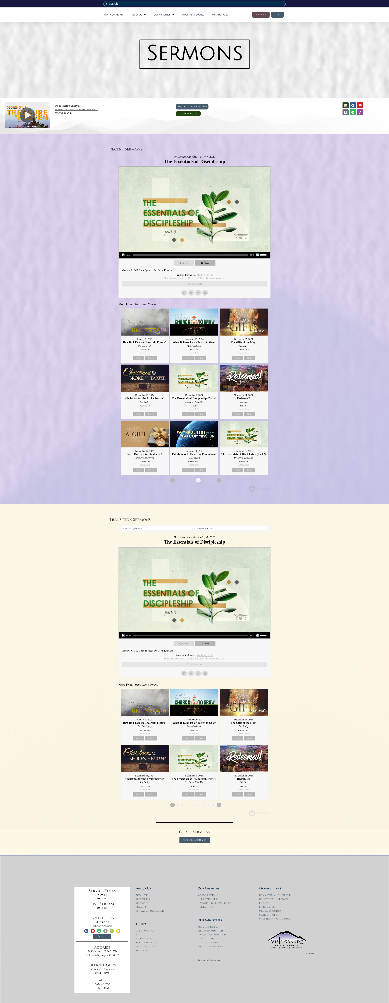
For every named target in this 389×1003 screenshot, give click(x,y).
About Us (136, 14)
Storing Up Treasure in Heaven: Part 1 (76, 109)
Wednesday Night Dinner (274, 918)
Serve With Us (206, 938)
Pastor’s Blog (144, 938)
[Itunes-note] (360, 112)
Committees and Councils (275, 895)
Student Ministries (209, 942)
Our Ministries (162, 14)
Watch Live (143, 950)
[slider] (190, 255)
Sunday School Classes (150, 911)
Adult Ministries (208, 926)
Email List (142, 934)
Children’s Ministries (210, 930)
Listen (207, 262)
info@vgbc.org (102, 926)
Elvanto (264, 903)
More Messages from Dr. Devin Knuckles (184, 278)
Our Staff (142, 903)
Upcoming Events (147, 946)
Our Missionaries (208, 899)
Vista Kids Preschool (210, 946)
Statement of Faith (270, 914)
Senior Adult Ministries (212, 934)
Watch (185, 262)
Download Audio (216, 278)
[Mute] (257, 254)
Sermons (141, 907)
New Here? (116, 14)
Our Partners (206, 907)
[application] (194, 255)
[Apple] (105, 931)
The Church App (145, 930)
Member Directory (270, 911)
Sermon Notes (196, 283)
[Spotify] (353, 112)
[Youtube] (360, 105)
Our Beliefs (143, 899)
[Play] (123, 254)
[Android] (112, 931)
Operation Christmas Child (214, 903)
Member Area (220, 14)
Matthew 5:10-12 (205, 274)
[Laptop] (346, 112)
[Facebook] (353, 105)
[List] (346, 105)
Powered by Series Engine (259, 489)
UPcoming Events (193, 14)
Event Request (268, 907)
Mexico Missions (208, 895)
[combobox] (194, 3)
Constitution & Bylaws (273, 899)
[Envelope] (118, 931)
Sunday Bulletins (146, 942)
